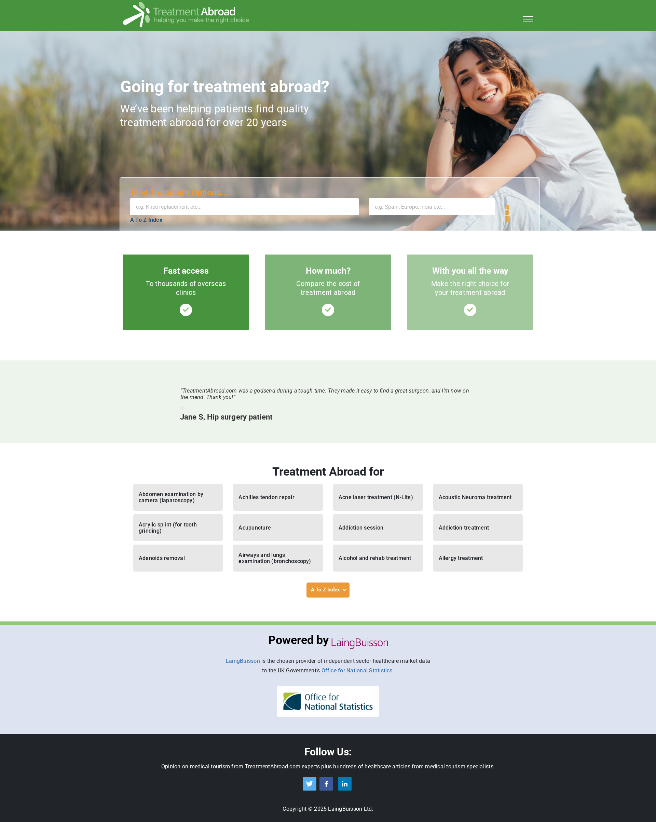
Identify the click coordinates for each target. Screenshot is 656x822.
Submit (507, 213)
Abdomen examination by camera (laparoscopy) (171, 497)
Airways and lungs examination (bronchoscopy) (274, 558)
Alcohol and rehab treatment (375, 558)
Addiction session (361, 527)
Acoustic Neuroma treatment (475, 497)
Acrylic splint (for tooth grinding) (168, 527)
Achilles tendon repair (266, 497)
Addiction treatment (464, 527)
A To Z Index (146, 220)
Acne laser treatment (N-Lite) (376, 497)
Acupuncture (254, 527)
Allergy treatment (461, 558)
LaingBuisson (243, 661)
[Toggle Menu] (528, 19)
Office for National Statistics (357, 670)
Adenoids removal (162, 558)
